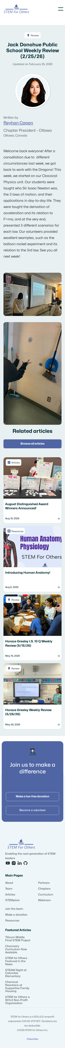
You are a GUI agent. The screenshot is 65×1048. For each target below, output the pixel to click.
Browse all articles (32, 443)
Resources (12, 920)
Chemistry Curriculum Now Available (16, 949)
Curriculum (45, 894)
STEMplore (12, 900)
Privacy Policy (32, 1039)
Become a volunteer (32, 810)
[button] (60, 9)
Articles (10, 894)
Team (8, 888)
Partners (44, 883)
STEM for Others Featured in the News (16, 961)
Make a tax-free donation (32, 796)
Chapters (44, 888)
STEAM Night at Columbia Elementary (16, 973)
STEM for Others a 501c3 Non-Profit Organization (17, 1000)
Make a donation (16, 914)
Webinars (44, 900)
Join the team (14, 909)
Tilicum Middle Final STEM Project (17, 939)
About (9, 883)
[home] (16, 9)
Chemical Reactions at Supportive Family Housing (17, 987)
